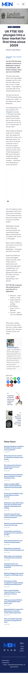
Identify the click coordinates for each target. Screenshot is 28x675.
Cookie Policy (5, 662)
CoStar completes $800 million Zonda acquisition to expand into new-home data (13, 485)
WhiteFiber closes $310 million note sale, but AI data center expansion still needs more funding (13, 505)
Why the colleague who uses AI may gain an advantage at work (13, 574)
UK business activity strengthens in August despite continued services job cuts (13, 582)
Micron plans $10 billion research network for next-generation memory (12, 592)
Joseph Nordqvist (16, 50)
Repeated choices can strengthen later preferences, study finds (13, 565)
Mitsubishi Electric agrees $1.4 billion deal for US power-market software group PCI (13, 611)
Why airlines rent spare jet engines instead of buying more (14, 549)
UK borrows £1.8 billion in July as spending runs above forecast (13, 495)
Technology (16, 26)
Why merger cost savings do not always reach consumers (13, 557)
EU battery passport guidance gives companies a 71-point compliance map (13, 476)
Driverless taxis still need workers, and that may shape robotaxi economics (13, 515)
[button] (18, 4)
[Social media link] (4, 650)
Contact (21, 650)
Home (22, 646)
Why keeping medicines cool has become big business (13, 541)
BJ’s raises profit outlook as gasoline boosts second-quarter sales (12, 466)
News (9, 26)
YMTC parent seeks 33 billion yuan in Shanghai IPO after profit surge (13, 601)
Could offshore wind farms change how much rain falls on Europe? (13, 532)
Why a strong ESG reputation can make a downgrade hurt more (13, 620)
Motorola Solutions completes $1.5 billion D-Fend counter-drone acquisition (13, 448)
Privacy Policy (5, 660)
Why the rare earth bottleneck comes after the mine (13, 524)
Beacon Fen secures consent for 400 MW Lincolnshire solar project (13, 457)
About (22, 648)
